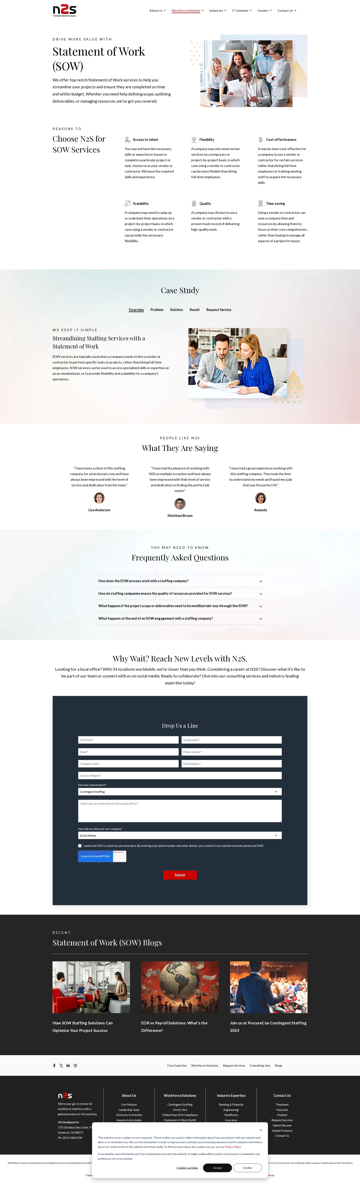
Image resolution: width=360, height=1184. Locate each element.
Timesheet (282, 1104)
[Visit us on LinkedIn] (68, 1065)
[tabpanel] (180, 368)
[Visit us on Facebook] (54, 1065)
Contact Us (282, 1135)
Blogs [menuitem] (279, 1065)
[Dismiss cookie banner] (261, 1130)
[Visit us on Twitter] (61, 1065)
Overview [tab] (136, 310)
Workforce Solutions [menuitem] (204, 1065)
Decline (247, 1167)
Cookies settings (187, 1167)
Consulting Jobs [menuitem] (260, 1065)
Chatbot (282, 1114)
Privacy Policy (233, 1146)
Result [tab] (195, 310)
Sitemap (269, 1175)
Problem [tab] (157, 310)
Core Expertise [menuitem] (177, 1065)
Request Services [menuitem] (234, 1065)
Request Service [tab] (218, 310)
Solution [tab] (176, 310)
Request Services (282, 1120)
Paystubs (282, 1109)
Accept (217, 1167)
